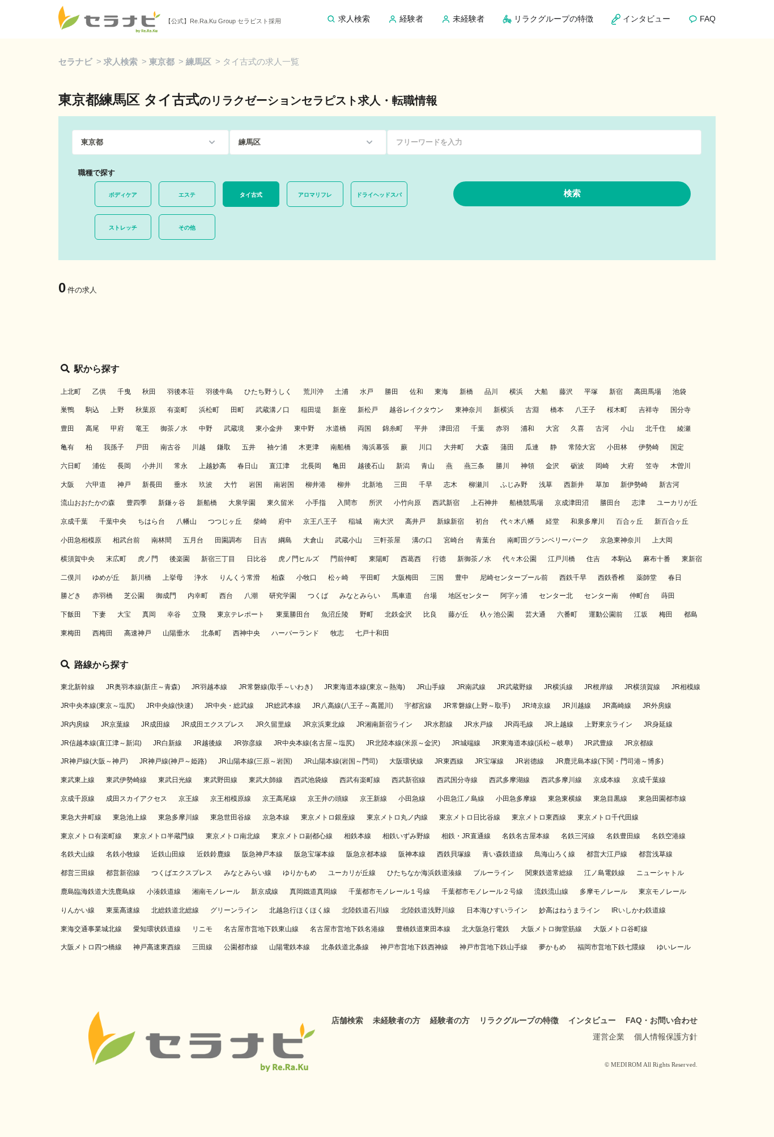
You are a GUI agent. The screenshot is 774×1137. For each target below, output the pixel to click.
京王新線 (373, 799)
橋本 (557, 410)
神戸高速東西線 (157, 947)
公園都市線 (241, 947)
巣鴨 (67, 410)
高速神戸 (137, 633)
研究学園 (282, 596)
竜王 (142, 428)
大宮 (552, 428)
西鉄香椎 (611, 578)
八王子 (585, 410)
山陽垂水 (176, 633)
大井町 (454, 447)
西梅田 (102, 633)
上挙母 (173, 578)
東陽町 (379, 559)
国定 (677, 447)
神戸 (124, 485)
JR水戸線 (478, 724)
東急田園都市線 (662, 799)
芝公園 (134, 596)
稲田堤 (311, 410)
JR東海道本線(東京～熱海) (364, 687)
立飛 (199, 614)
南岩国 (284, 485)
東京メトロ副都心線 (302, 836)
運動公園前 (606, 614)
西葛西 (411, 559)
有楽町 (177, 410)
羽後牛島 (219, 392)
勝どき (71, 596)
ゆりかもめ (300, 873)
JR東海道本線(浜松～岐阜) (532, 743)
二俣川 (71, 578)
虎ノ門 (148, 559)
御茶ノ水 (174, 428)
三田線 (202, 947)
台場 (430, 596)
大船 (541, 392)
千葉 (477, 428)
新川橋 (141, 578)
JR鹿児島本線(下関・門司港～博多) (609, 761)
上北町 (71, 392)
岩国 (255, 485)
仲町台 (640, 596)
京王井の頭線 (328, 799)
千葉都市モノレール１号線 (389, 892)
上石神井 (484, 503)
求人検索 (121, 61)
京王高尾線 (279, 799)
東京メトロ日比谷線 (469, 817)
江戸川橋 (561, 559)
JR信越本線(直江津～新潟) (101, 743)
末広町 (116, 559)
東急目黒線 (610, 799)
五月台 (193, 540)
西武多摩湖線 (509, 780)
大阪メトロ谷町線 (620, 929)
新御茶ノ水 (474, 559)
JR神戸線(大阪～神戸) (94, 761)
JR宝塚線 (489, 761)
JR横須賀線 (642, 687)
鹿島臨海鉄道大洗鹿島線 (98, 892)
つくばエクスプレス (181, 873)
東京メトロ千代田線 (608, 817)
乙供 (99, 392)
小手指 (315, 503)
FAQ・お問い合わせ (662, 1020)
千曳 (124, 392)
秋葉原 (145, 410)
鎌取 (224, 447)
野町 (366, 614)
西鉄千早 (572, 578)
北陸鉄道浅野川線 (428, 910)
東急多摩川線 (178, 817)
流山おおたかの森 (88, 503)
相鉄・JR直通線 (466, 836)
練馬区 (198, 61)
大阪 (67, 485)
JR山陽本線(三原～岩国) (255, 761)
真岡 (149, 614)
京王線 (188, 799)
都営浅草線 (656, 854)
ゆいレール (674, 947)
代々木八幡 (517, 521)
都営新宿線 (123, 873)
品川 (491, 392)
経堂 (552, 521)
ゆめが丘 (106, 578)
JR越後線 (207, 743)
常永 (181, 466)
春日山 (247, 466)
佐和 (416, 392)
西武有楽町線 (359, 780)
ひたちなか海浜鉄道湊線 (424, 873)
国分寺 (680, 410)
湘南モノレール (216, 892)
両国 (364, 428)
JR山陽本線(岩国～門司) (341, 761)
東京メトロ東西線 (539, 817)
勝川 (502, 466)
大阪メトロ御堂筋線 (551, 929)
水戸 (366, 392)
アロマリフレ (315, 195)
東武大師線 (266, 780)
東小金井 (269, 428)
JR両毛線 (518, 724)
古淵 (532, 410)
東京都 (162, 61)
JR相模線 (685, 687)
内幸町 (198, 596)
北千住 (655, 428)
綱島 (285, 540)
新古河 (669, 485)
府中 (285, 521)
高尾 (92, 428)
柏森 (278, 578)
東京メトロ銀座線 (328, 817)
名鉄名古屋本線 (526, 836)
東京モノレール (662, 892)
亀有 (67, 447)
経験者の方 (450, 1020)
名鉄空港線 (669, 836)
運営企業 (608, 1036)
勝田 (391, 392)
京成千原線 (78, 799)
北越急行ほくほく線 (299, 910)
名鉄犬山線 (78, 854)
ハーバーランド (295, 633)
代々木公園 (520, 559)
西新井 (574, 485)
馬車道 (402, 596)
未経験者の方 (396, 1020)
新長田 (152, 485)
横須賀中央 (78, 559)
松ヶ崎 (338, 578)
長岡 (124, 466)
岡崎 (602, 466)
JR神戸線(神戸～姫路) (173, 761)
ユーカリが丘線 (352, 873)
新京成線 (264, 892)
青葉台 (485, 540)
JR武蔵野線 (515, 687)
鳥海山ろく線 (554, 854)
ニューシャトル (660, 873)
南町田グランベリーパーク (548, 540)
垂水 (181, 485)
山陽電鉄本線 (289, 947)
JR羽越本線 (209, 687)
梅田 (666, 614)
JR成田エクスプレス (212, 724)
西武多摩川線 (561, 780)
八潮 (251, 596)
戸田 (142, 447)
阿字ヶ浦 (514, 596)
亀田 (339, 466)
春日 (675, 578)
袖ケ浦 (277, 447)
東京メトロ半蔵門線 (163, 836)
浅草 (545, 485)
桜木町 (617, 410)
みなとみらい (359, 596)
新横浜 (504, 410)
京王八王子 (320, 521)
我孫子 (114, 447)
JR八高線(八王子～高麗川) (352, 706)
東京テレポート (241, 614)
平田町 (370, 578)
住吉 (593, 559)
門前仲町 (344, 559)
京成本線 (606, 780)
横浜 (516, 392)
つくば (318, 596)
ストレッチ (123, 227)
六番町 (567, 614)
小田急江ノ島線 (460, 799)
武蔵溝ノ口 (273, 410)
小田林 (617, 447)
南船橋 (340, 447)
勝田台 (610, 503)
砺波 (577, 466)
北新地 (372, 485)
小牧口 (306, 578)
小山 (627, 428)
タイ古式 (251, 195)
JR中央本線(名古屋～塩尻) (314, 743)
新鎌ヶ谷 (171, 503)
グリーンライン (234, 910)
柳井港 (315, 485)
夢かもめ (552, 947)
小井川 (152, 466)
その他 (186, 227)
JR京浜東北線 (324, 724)
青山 (428, 466)
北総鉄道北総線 (175, 910)
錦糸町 (392, 428)
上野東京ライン (608, 724)
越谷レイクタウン (416, 410)
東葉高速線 (123, 910)
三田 (400, 485)
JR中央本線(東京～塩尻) (98, 706)
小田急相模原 (81, 540)
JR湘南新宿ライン (384, 724)
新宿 (616, 392)
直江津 (279, 466)
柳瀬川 (479, 485)
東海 (441, 392)
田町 (237, 410)
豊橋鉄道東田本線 (423, 929)
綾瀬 (684, 428)
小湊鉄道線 (164, 892)
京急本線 (276, 817)
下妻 (99, 614)
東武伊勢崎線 (126, 780)
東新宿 (692, 559)
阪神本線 (412, 854)
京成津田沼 (572, 503)
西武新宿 (446, 503)
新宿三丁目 (218, 559)
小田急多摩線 (516, 799)
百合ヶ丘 (629, 521)
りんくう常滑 (239, 578)
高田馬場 (647, 392)
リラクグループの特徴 (519, 1020)
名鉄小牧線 (123, 854)
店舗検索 (347, 1020)
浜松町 (209, 410)
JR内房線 (75, 724)
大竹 (230, 485)
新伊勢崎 (634, 485)
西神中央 (246, 633)
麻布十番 (656, 559)
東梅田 (71, 633)
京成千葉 (74, 521)
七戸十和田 (372, 633)
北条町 (211, 633)
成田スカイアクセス (136, 799)
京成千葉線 (649, 780)
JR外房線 (657, 706)
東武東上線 (78, 780)
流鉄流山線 (551, 892)
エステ (186, 195)
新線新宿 (450, 521)
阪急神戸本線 (262, 854)
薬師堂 (646, 578)
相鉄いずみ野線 (406, 836)
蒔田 (668, 596)
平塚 (591, 392)
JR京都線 (638, 743)
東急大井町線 (81, 817)
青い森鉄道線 (502, 854)
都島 (691, 614)
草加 (602, 485)
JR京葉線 (115, 724)
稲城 (355, 521)
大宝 (124, 614)
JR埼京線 (536, 706)
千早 (425, 485)
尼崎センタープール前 (514, 578)
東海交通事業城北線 (91, 929)
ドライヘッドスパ (379, 195)
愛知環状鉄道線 (157, 929)
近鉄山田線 (168, 854)
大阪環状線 (406, 761)
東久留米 (280, 503)
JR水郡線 (438, 724)
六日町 (71, 466)
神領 (527, 466)
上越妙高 (212, 466)
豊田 (67, 428)
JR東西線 (449, 761)
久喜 (577, 428)
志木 (450, 485)
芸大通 (535, 614)
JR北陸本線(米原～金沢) (403, 743)
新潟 (403, 466)
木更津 (309, 447)
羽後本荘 (180, 392)
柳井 (344, 485)
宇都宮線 (418, 706)
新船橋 (207, 503)
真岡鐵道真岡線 (313, 892)
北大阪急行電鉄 (485, 929)
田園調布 (228, 540)
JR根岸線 (598, 687)
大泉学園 (242, 503)
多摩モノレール (603, 892)
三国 (437, 578)
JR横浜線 (558, 687)
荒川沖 (313, 392)
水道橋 (336, 428)
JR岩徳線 (529, 761)
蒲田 (507, 447)
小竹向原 (407, 503)
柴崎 (260, 521)
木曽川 (680, 466)
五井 (249, 447)
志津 (638, 503)
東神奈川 (468, 410)
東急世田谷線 (230, 817)
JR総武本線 (283, 706)
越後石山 (371, 466)
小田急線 (412, 799)
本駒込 (621, 559)
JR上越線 (559, 724)
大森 (482, 447)
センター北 (556, 596)
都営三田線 (78, 873)
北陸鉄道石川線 (365, 910)
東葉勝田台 (293, 614)
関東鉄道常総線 (549, 873)
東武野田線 (220, 780)
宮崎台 (454, 540)
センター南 (601, 596)
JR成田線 (155, 724)
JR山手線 (430, 687)
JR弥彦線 (247, 743)
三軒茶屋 (387, 540)
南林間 (161, 540)
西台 (226, 596)
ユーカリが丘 (677, 503)
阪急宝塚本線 (314, 854)
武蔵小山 (348, 540)
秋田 (149, 392)
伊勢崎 (649, 447)
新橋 (466, 392)
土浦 (341, 392)
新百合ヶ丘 (671, 521)
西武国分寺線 (457, 780)
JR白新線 (167, 743)
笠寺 (652, 466)
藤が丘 (458, 614)
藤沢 (566, 392)
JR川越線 (576, 706)
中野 (205, 428)
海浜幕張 (375, 447)
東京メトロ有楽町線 (91, 836)
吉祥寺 (649, 410)
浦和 (527, 428)
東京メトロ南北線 (233, 836)
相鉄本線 (357, 836)
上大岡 (662, 540)
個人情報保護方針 (666, 1036)
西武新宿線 (409, 780)
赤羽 (502, 428)
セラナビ (75, 61)
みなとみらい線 (247, 873)
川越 (199, 447)
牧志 (337, 633)
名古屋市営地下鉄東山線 (261, 929)
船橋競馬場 (526, 503)
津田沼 (449, 428)
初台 (482, 521)
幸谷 (174, 614)
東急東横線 (565, 799)
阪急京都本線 (366, 854)
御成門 (166, 596)
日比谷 (256, 559)
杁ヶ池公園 (497, 614)
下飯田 (71, 614)
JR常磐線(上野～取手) (477, 706)
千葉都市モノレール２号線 (482, 892)
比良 (430, 614)
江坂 (641, 614)
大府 (627, 466)
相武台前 (126, 540)
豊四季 (136, 503)
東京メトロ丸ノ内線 (397, 817)
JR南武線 (471, 687)
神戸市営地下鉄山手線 (494, 947)
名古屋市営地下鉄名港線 (347, 929)
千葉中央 (112, 521)
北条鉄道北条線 (345, 947)
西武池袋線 (311, 780)
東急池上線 (130, 817)
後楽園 (179, 559)
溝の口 (422, 540)
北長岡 (311, 466)
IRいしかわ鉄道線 (638, 910)
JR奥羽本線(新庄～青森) (143, 687)
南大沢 (383, 521)
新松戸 (368, 410)
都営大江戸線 (606, 854)
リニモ (202, 929)
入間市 (347, 503)
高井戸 (415, 521)
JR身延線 (658, 724)
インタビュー (592, 1020)
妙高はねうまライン (569, 910)
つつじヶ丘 (225, 521)
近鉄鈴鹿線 (214, 854)
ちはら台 (151, 521)
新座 (339, 410)
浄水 (201, 578)
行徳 (439, 559)
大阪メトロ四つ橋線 (91, 947)
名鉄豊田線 (623, 836)
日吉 (260, 540)
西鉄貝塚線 (454, 854)
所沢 (375, 503)
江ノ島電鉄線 (604, 873)
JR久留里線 (273, 724)
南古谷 (170, 447)
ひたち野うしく (268, 392)
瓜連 (532, 447)
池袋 (679, 392)
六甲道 (96, 485)
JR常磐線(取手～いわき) (276, 687)
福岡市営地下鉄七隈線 (611, 947)
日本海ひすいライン (497, 910)
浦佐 (99, 466)
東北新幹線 (78, 687)
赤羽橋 (102, 596)
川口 (425, 447)
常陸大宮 (582, 447)
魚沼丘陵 (334, 614)
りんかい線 (78, 910)
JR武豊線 (598, 743)
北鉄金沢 (398, 614)
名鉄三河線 (578, 836)
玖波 (205, 485)
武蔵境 (234, 428)
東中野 (304, 428)
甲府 (117, 428)
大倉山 (313, 540)
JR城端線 (466, 743)
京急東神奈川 (620, 540)
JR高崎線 (616, 706)
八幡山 (186, 521)
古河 (602, 428)
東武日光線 (175, 780)
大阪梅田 (405, 578)
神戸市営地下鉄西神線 (414, 947)
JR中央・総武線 (229, 706)
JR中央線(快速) (169, 706)
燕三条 (474, 466)
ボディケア (123, 195)
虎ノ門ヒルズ (298, 559)
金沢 (552, 466)
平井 (421, 428)
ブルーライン (493, 873)
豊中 (462, 578)
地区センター (468, 596)
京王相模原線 (230, 799)
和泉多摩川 (588, 521)
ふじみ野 (514, 485)
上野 (117, 410)
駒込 (92, 410)
